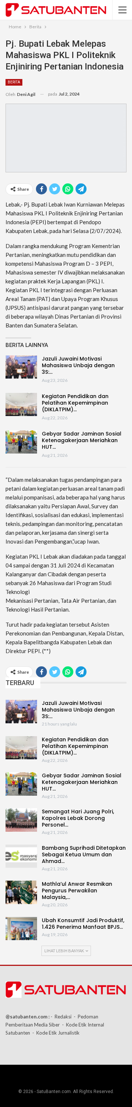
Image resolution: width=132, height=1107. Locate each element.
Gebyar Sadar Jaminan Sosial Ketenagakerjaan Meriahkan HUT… (81, 440)
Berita (14, 82)
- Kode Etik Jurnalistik (56, 1033)
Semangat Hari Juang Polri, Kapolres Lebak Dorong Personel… (78, 818)
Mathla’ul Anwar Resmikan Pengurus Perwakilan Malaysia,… (77, 890)
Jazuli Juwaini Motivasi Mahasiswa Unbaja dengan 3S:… (78, 365)
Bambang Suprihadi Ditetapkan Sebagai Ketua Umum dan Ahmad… (84, 854)
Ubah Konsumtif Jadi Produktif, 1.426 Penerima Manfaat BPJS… (83, 924)
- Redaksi (61, 1017)
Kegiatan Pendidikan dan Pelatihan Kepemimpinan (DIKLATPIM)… (75, 403)
